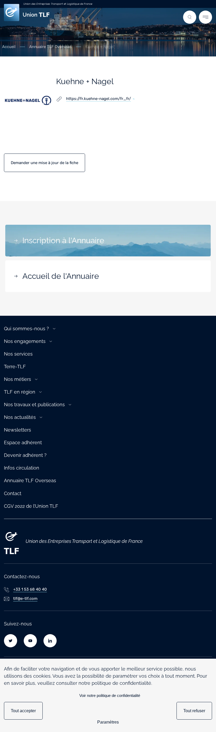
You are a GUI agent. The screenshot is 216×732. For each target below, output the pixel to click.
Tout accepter (23, 711)
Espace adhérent (23, 442)
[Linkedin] (50, 640)
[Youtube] (30, 640)
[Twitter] (10, 640)
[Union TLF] (11, 541)
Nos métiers (17, 379)
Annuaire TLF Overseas (50, 47)
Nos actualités (20, 417)
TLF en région (19, 392)
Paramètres (108, 722)
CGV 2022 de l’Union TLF (31, 506)
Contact (12, 493)
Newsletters (17, 430)
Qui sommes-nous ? (26, 328)
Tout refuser (194, 711)
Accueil (9, 47)
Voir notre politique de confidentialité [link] (109, 695)
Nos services (18, 354)
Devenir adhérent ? (25, 455)
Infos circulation (21, 468)
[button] (189, 17)
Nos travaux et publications (34, 404)
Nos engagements (25, 341)
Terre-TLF (15, 366)
